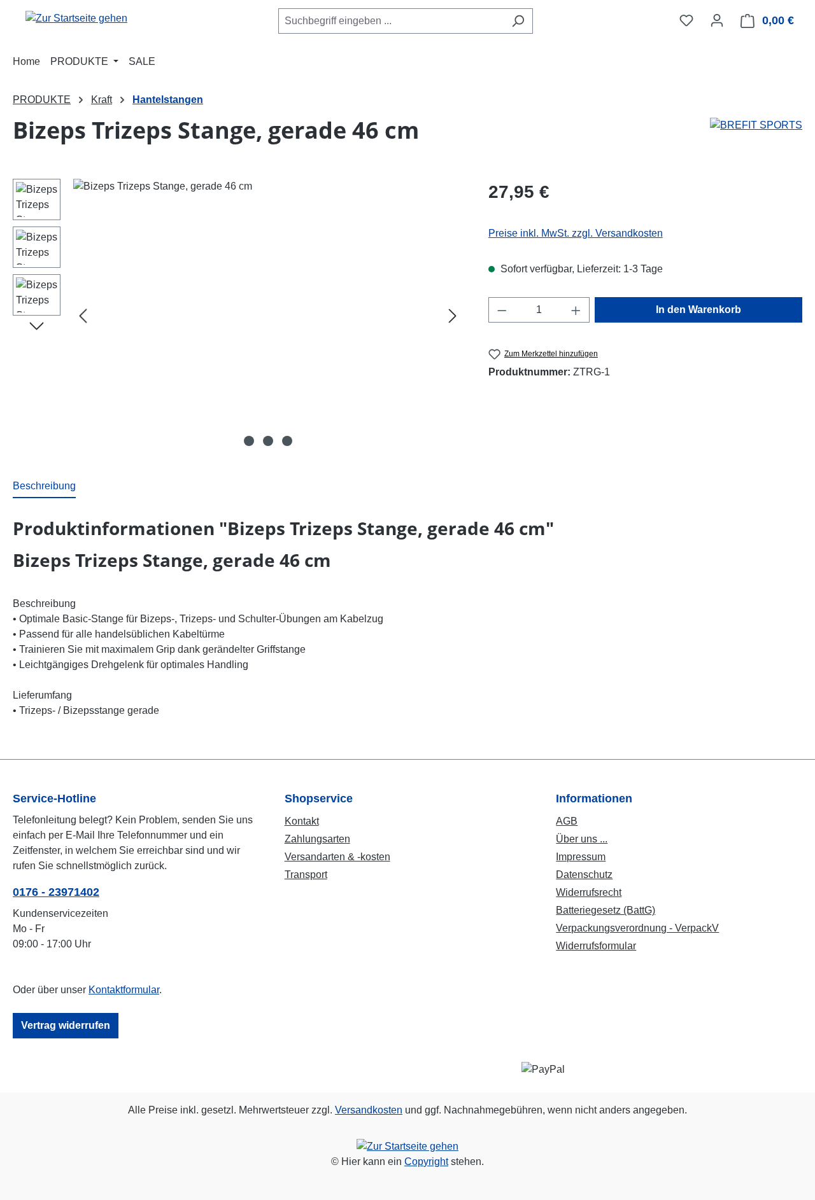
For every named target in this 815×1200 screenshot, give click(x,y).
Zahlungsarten (317, 839)
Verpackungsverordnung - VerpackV (637, 928)
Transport (306, 874)
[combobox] (391, 21)
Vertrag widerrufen (65, 1025)
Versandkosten (368, 1110)
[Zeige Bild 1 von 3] (249, 441)
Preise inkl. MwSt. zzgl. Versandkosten (575, 233)
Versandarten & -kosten (337, 856)
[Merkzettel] (686, 20)
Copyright (426, 1161)
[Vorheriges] (82, 316)
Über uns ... (581, 839)
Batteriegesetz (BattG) (605, 910)
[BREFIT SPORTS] (756, 125)
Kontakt (302, 821)
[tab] (44, 486)
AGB (567, 821)
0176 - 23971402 (56, 892)
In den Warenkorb (698, 309)
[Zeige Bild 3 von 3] (287, 441)
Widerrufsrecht (588, 892)
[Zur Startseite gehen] (76, 18)
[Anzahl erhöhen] (576, 310)
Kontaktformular (124, 989)
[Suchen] (518, 21)
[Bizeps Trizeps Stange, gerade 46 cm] (267, 315)
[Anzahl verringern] (501, 310)
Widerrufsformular (596, 945)
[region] (238, 315)
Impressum (581, 856)
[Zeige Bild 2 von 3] (268, 441)
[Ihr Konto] (717, 20)
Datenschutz (584, 874)
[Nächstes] (452, 316)
